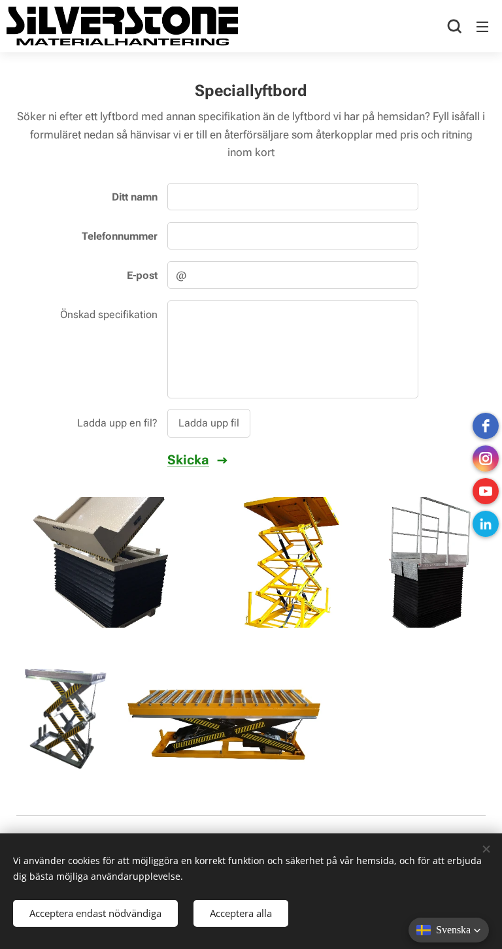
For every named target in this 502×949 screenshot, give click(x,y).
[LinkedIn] (486, 524)
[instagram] (486, 458)
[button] (454, 26)
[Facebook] (486, 426)
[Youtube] (486, 491)
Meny (482, 26)
